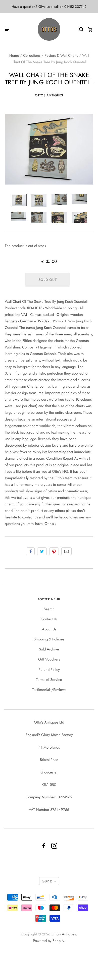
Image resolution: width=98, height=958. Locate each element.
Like (31, 551)
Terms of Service (49, 679)
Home (14, 55)
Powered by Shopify (48, 940)
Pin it (54, 551)
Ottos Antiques (49, 95)
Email (66, 551)
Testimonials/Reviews (49, 689)
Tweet (42, 551)
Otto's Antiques (64, 934)
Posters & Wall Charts (61, 55)
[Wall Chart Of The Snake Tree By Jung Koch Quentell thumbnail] (18, 200)
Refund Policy (49, 669)
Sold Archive (49, 649)
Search (49, 609)
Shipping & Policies (49, 639)
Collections (31, 55)
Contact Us (49, 619)
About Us (49, 629)
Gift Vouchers (49, 659)
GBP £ (47, 881)
